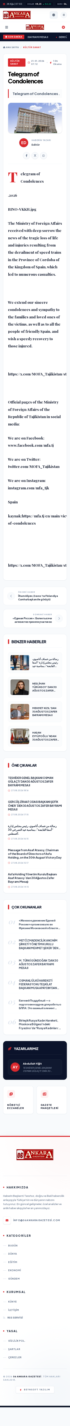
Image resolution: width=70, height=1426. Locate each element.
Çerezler (15, 1357)
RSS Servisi (15, 1317)
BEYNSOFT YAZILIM (37, 1389)
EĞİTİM (12, 1262)
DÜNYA (12, 1253)
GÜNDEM (14, 1278)
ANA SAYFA (12, 47)
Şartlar (14, 1349)
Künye (12, 1301)
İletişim (13, 1310)
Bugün (13, 1245)
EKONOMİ (14, 1270)
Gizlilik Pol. (16, 1340)
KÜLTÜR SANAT (32, 47)
